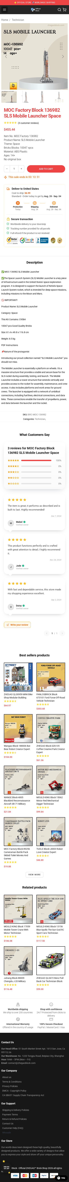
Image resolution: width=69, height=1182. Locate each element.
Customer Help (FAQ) (12, 1128)
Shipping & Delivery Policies (15, 1110)
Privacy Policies (10, 1086)
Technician (18, 19)
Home (4, 19)
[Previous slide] (6, 56)
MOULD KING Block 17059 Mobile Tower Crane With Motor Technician (17, 929)
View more (34, 875)
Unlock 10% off (6, 1167)
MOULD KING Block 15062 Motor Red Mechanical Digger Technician (49, 800)
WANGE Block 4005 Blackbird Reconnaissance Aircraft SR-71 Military (17, 800)
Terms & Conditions (12, 1081)
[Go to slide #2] (25, 97)
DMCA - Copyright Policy (14, 1090)
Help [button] (63, 1178)
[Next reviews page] (62, 633)
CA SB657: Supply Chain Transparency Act (23, 1095)
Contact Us (7, 1123)
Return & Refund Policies (14, 1119)
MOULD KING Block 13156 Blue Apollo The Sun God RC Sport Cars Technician (50, 929)
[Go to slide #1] (9, 97)
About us (6, 1077)
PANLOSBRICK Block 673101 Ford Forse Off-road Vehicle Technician (50, 697)
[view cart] (64, 10)
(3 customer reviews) (28, 123)
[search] (59, 10)
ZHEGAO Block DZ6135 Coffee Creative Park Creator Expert (50, 749)
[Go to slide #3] (42, 97)
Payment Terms (10, 1114)
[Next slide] (62, 56)
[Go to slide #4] (59, 97)
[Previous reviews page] (47, 633)
